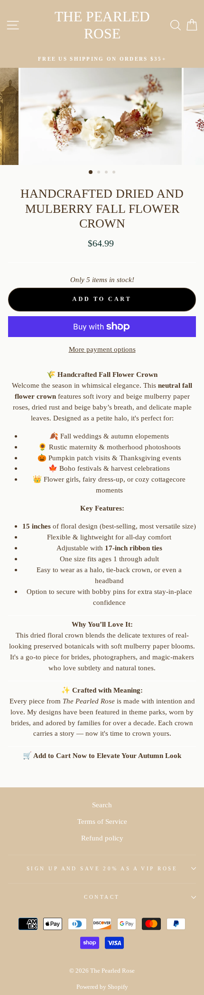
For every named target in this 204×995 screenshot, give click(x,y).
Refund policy (102, 838)
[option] (102, 59)
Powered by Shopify (102, 987)
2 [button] (99, 173)
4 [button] (114, 173)
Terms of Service (102, 821)
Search (102, 805)
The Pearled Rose (102, 25)
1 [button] (91, 172)
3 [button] (107, 173)
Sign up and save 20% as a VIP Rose (102, 868)
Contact (102, 897)
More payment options (102, 349)
